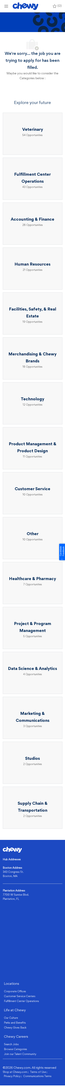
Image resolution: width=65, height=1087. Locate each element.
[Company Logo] (25, 6)
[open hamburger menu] (6, 6)
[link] (12, 850)
